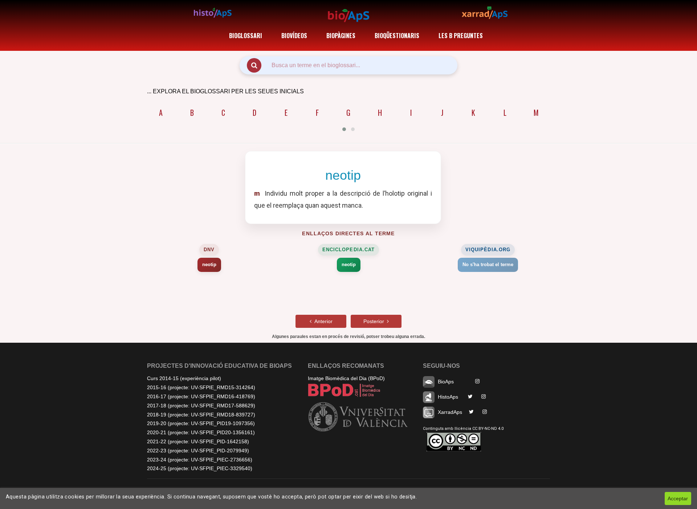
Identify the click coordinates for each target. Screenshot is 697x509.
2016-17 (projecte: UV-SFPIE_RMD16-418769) (201, 396)
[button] (344, 129)
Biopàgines (340, 35)
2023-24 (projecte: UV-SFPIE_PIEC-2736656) (199, 460)
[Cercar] (254, 65)
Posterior (375, 321)
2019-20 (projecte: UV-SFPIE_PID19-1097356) (201, 423)
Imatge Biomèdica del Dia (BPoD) (346, 378)
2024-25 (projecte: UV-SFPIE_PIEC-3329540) (199, 468)
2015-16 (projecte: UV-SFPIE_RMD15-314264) (201, 387)
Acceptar (678, 498)
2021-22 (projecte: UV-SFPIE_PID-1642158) (198, 441)
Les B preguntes (461, 35)
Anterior (322, 321)
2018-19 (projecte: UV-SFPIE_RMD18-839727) (201, 415)
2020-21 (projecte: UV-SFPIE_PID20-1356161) (201, 432)
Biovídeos (294, 35)
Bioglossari (245, 35)
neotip (209, 264)
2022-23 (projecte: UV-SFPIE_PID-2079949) (198, 450)
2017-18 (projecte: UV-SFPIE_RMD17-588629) (201, 405)
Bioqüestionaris (397, 35)
